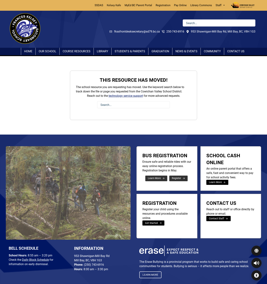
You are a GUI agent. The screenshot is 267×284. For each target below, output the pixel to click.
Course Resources (76, 51)
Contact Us (235, 51)
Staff (218, 5)
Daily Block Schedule (35, 259)
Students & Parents (130, 51)
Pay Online (180, 5)
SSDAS (99, 5)
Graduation (160, 51)
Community (212, 51)
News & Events (186, 51)
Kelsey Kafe (114, 5)
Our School (47, 51)
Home (28, 51)
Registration (163, 5)
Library (102, 51)
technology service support (126, 96)
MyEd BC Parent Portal (138, 5)
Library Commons (201, 5)
